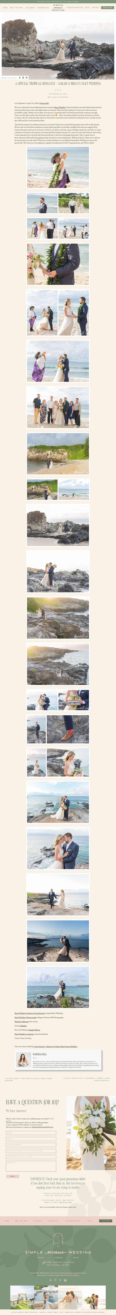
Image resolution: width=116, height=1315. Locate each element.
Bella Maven (99, 1312)
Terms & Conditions (48, 1312)
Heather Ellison (34, 1030)
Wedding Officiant (21, 1021)
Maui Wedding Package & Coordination (29, 1013)
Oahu (69, 1)
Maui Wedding (60, 107)
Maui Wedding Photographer (25, 1017)
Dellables (23, 1025)
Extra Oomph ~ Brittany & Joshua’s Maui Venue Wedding (55, 1046)
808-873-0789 (66, 1202)
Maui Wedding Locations (24, 1034)
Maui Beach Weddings (58, 97)
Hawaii (76, 1)
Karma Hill (44, 103)
